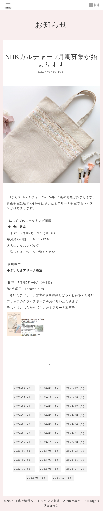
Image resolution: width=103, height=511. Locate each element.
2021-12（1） (63, 477)
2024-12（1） (76, 406)
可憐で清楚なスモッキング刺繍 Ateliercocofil (48, 501)
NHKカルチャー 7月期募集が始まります (51, 60)
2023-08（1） (76, 442)
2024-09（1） (50, 415)
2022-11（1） (76, 459)
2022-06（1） (37, 477)
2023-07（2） (24, 450)
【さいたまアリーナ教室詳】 (57, 307)
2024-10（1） (24, 415)
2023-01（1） (50, 459)
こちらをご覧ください (39, 252)
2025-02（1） (50, 406)
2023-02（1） (24, 459)
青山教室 (14, 264)
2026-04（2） (24, 388)
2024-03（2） (24, 433)
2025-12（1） (76, 388)
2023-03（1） (76, 450)
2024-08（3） (76, 415)
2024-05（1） (50, 424)
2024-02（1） (50, 433)
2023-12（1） (24, 442)
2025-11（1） (24, 397)
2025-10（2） (50, 397)
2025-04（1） (24, 406)
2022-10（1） (24, 468)
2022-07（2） (76, 468)
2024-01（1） (76, 433)
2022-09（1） (50, 468)
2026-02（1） (50, 388)
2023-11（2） (50, 442)
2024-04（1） (76, 424)
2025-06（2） (76, 397)
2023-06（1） (50, 450)
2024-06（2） (24, 424)
